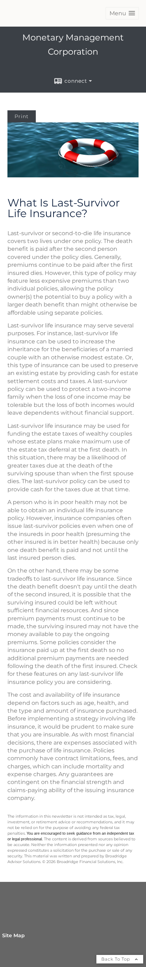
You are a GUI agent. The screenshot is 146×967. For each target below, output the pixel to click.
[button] (122, 13)
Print (22, 116)
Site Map (13, 935)
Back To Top (116, 959)
